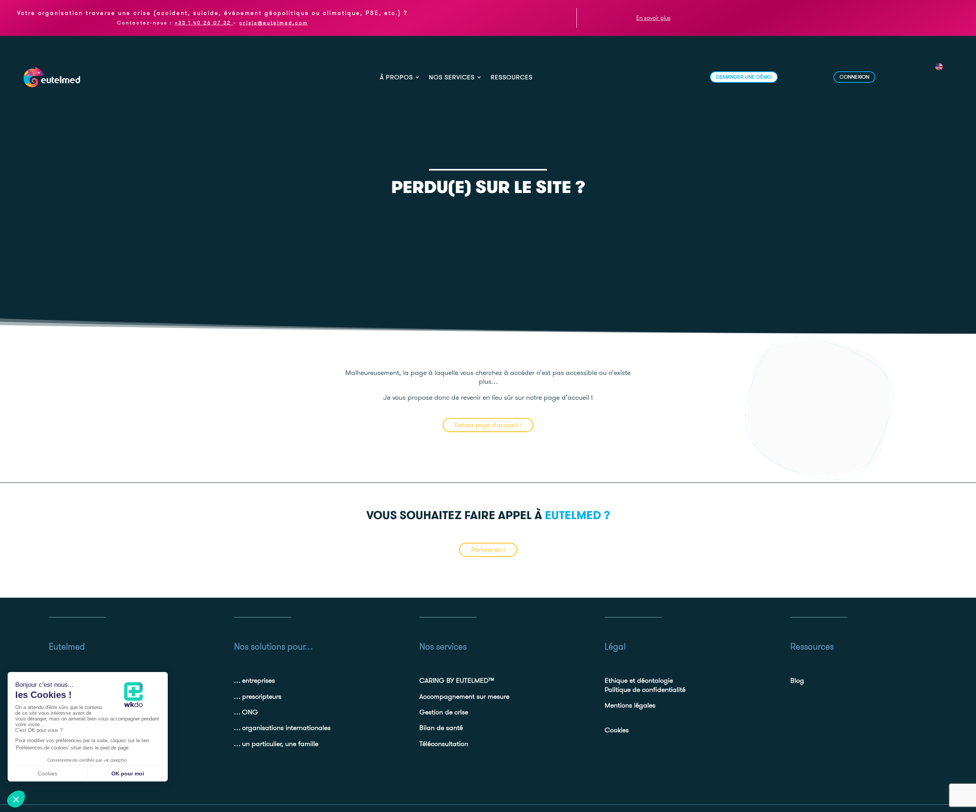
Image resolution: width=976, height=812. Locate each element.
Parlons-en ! (488, 549)
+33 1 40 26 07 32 (203, 22)
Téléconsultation (443, 743)
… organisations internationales (282, 727)
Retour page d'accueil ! (488, 425)
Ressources (512, 77)
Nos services (452, 77)
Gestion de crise (443, 711)
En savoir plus (653, 17)
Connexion (854, 76)
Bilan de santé (441, 727)
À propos (396, 77)
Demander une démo (744, 76)
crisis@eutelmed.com (273, 22)
